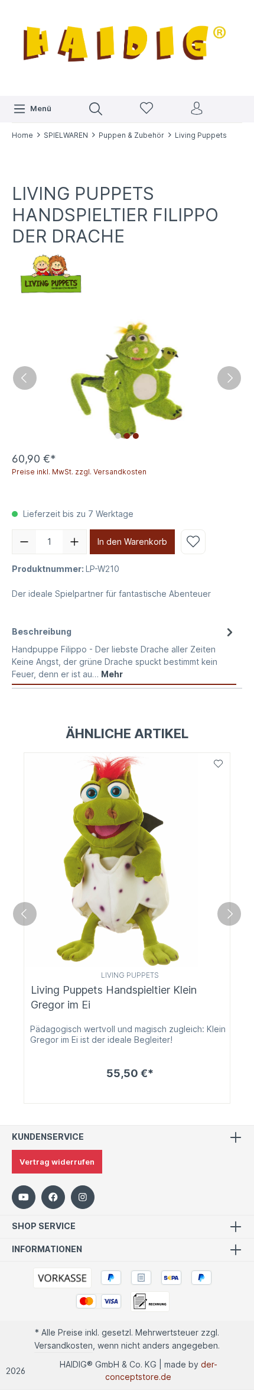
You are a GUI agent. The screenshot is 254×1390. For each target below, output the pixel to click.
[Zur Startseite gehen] (127, 46)
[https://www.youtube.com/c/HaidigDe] (23, 1197)
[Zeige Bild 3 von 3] (136, 436)
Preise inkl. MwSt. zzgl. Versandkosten (79, 471)
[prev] (25, 914)
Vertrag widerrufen (57, 1161)
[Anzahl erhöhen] (74, 542)
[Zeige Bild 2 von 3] (127, 436)
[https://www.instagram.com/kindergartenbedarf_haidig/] (83, 1197)
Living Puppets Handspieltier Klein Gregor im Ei (114, 997)
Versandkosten (63, 1345)
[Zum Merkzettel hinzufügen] (193, 542)
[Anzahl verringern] (24, 542)
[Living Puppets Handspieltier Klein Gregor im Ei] (127, 860)
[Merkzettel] (146, 109)
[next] (229, 914)
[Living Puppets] (51, 272)
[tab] (124, 653)
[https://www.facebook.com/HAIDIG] (53, 1197)
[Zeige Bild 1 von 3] (118, 436)
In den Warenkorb (132, 541)
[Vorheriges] (25, 378)
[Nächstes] (229, 378)
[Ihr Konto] (196, 109)
